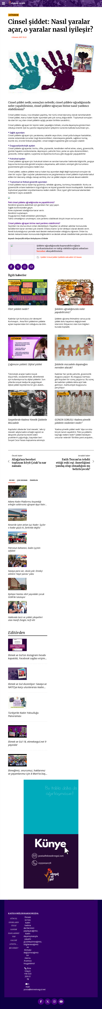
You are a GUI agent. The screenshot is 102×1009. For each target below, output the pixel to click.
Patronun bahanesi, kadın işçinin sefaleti (24, 549)
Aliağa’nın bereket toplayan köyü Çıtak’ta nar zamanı (29, 462)
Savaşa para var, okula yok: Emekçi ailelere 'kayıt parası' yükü (25, 572)
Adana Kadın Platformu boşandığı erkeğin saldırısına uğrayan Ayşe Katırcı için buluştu (27, 504)
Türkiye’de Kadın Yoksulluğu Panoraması (23, 714)
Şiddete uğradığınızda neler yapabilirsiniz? (70, 310)
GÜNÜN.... (13, 944)
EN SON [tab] (11, 480)
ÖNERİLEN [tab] (34, 480)
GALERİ (13, 940)
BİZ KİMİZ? (13, 948)
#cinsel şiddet (52, 257)
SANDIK (13, 929)
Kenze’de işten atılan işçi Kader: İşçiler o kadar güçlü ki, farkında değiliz (27, 526)
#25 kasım (77, 257)
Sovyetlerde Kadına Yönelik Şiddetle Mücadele (27, 421)
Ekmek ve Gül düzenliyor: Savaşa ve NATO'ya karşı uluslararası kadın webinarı (27, 687)
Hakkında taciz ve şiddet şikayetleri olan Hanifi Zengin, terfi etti (25, 619)
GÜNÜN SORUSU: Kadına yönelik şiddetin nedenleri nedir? (72, 421)
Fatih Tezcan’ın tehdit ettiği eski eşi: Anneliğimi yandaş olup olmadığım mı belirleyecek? (72, 464)
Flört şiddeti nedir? (18, 309)
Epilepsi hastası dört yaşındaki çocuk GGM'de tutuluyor (26, 595)
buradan (41, 251)
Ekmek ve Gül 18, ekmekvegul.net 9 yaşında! (27, 743)
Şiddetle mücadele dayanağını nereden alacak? (71, 366)
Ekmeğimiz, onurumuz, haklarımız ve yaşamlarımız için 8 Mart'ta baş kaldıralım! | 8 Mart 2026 (26, 774)
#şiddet (43, 257)
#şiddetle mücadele (65, 257)
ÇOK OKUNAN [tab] (22, 480)
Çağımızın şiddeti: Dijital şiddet (25, 364)
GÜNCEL (13, 918)
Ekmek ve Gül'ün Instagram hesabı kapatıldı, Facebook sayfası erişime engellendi (27, 658)
